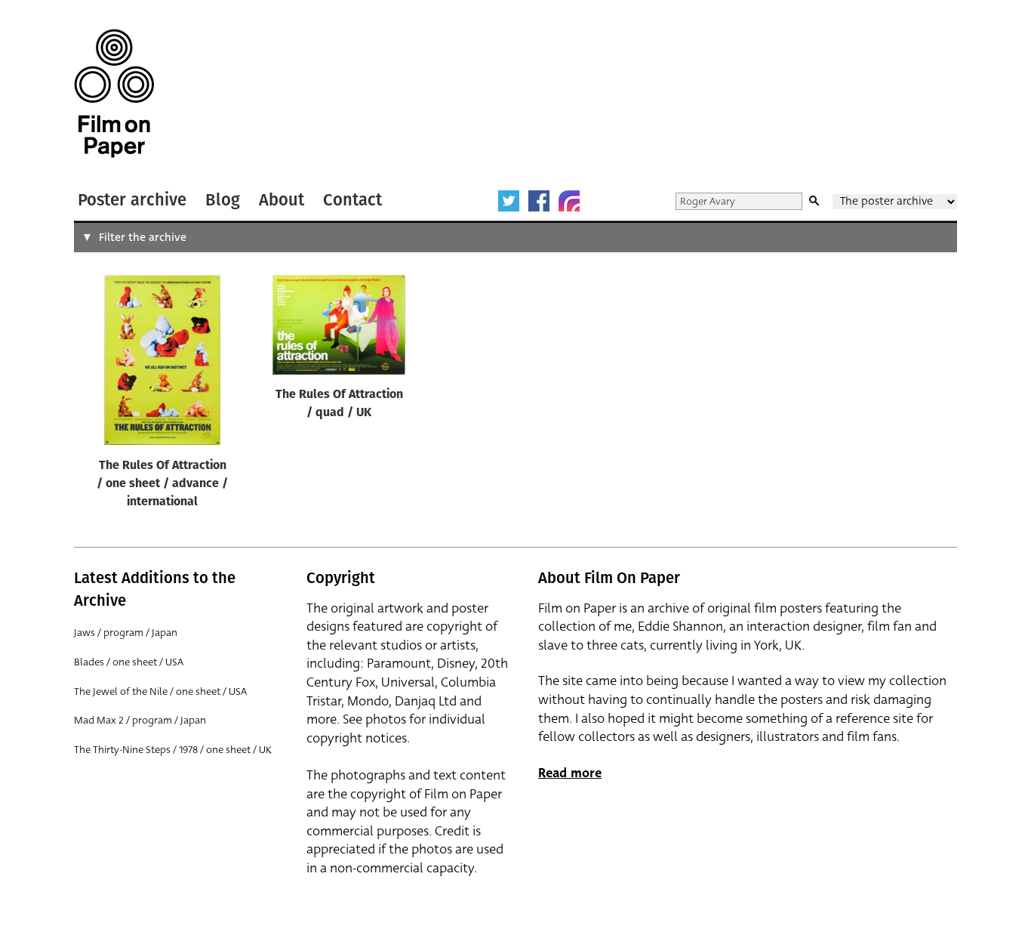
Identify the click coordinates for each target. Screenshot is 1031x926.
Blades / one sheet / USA (128, 662)
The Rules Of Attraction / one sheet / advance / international (162, 484)
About (281, 200)
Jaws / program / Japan (125, 632)
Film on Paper (114, 93)
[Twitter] (508, 200)
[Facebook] (538, 200)
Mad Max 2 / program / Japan (140, 720)
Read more (570, 773)
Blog (222, 200)
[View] (162, 363)
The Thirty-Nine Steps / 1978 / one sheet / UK (173, 749)
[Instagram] (569, 200)
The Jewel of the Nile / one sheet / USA (160, 691)
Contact (352, 200)
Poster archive (132, 200)
